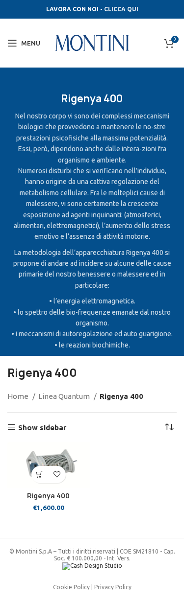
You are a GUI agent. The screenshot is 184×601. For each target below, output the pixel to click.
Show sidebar (42, 427)
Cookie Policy (71, 587)
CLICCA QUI (121, 9)
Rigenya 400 (48, 495)
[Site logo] (92, 42)
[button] (40, 474)
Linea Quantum (64, 396)
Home (18, 396)
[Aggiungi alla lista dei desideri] (57, 474)
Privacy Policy (112, 587)
